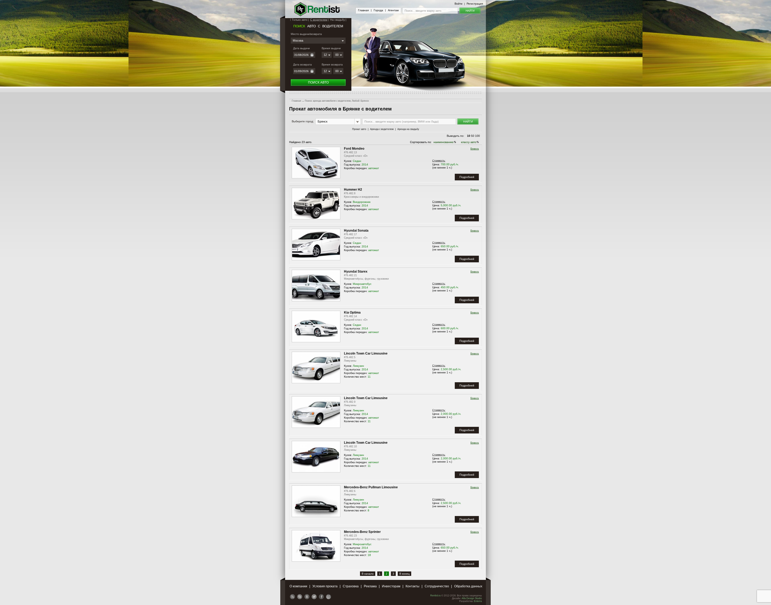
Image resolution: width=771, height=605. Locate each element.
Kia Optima (352, 312)
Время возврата (332, 64)
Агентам (393, 10)
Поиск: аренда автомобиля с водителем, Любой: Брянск (337, 100)
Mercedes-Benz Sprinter (362, 531)
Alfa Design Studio (472, 598)
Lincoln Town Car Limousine (366, 353)
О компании (298, 586)
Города (378, 10)
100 (477, 135)
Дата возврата (302, 64)
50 (472, 135)
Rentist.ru (435, 595)
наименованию (443, 142)
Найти (470, 10)
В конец (404, 573)
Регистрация (475, 3)
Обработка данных (468, 586)
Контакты (412, 586)
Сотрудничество (437, 586)
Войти (458, 3)
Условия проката (325, 586)
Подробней (466, 177)
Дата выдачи (301, 48)
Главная (363, 10)
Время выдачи (331, 48)
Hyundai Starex (355, 271)
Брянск (474, 148)
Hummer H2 (353, 189)
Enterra (478, 601)
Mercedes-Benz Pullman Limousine (371, 487)
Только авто (299, 19)
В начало (368, 573)
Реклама (370, 586)
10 (468, 135)
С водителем (318, 19)
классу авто (468, 142)
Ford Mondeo (354, 148)
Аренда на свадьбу (408, 129)
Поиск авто (318, 82)
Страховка (351, 586)
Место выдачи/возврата (306, 34)
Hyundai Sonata (356, 230)
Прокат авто (359, 129)
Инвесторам (391, 586)
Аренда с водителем (382, 129)
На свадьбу (337, 19)
